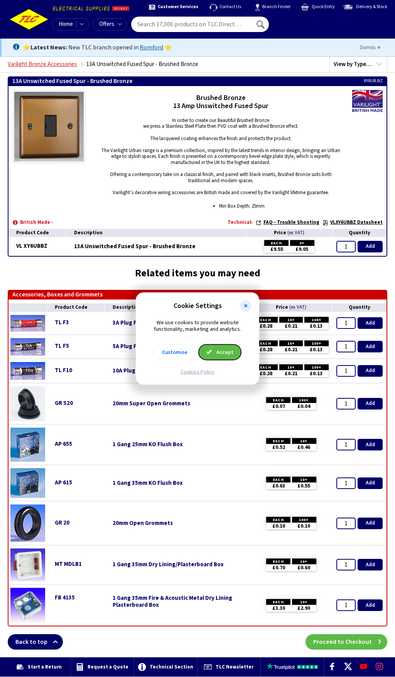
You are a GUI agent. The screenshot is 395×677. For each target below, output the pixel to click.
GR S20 (64, 403)
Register (304, 27)
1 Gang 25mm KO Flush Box (148, 444)
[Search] (261, 24)
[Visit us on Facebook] (332, 667)
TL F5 (62, 346)
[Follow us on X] (348, 667)
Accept (224, 352)
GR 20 (62, 523)
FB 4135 (65, 598)
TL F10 (63, 370)
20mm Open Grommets (143, 523)
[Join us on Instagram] (379, 667)
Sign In (309, 21)
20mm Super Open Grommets (151, 403)
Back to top (31, 642)
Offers (106, 24)
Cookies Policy (197, 372)
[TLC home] (29, 19)
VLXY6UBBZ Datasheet (356, 222)
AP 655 (63, 444)
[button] (246, 306)
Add (370, 246)
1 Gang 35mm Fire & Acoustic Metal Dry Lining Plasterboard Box (172, 602)
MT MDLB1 (68, 564)
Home (66, 24)
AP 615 (63, 483)
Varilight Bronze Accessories (42, 64)
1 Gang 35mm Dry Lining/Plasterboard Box (168, 564)
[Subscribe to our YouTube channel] (363, 667)
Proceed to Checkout (342, 642)
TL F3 (62, 322)
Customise (174, 352)
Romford (151, 47)
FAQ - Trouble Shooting (291, 222)
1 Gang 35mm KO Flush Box (148, 483)
